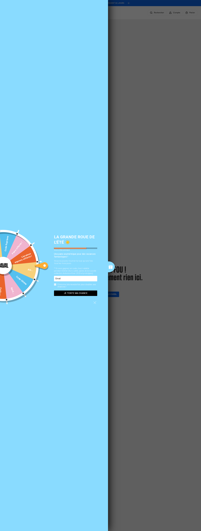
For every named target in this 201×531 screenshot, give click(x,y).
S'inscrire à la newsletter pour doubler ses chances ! (76, 285)
